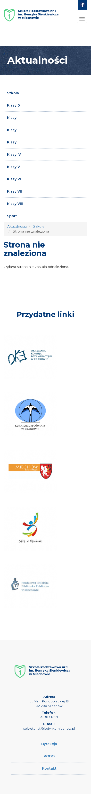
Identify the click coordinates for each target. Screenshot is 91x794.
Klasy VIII (15, 204)
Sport (12, 216)
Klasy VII (14, 191)
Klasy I (12, 117)
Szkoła (13, 93)
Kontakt (49, 768)
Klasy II (13, 130)
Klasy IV (14, 154)
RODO (49, 756)
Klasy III (13, 142)
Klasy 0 (13, 105)
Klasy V (13, 167)
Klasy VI (14, 179)
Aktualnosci (17, 226)
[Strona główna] (31, 17)
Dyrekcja (49, 744)
